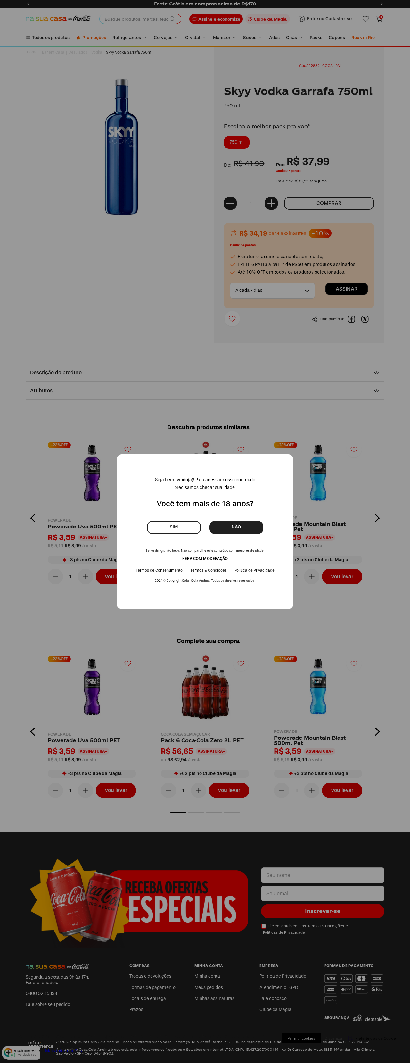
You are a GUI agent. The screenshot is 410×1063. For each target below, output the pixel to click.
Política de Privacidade (254, 570)
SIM (174, 527)
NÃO (236, 527)
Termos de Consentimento (159, 570)
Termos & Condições (208, 570)
